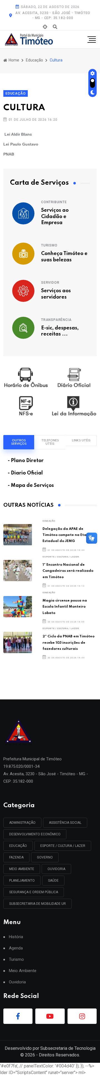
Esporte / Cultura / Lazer (60, 557)
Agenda (16, 948)
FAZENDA (16, 857)
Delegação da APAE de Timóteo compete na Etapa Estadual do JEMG (66, 535)
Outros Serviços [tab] (19, 442)
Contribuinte (54, 202)
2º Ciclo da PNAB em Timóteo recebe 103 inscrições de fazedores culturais (68, 643)
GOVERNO (45, 857)
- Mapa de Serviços (31, 485)
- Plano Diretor (26, 460)
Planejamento (22, 880)
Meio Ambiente (21, 869)
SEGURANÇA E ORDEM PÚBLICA (33, 892)
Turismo (49, 245)
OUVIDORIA (56, 869)
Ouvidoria (17, 982)
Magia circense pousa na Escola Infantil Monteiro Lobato (64, 607)
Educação (34, 60)
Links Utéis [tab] (81, 440)
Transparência (56, 320)
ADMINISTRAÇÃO (22, 823)
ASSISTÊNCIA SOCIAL (65, 823)
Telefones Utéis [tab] (50, 442)
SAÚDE (53, 880)
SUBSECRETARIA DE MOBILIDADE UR (37, 904)
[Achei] (45, 27)
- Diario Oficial (25, 473)
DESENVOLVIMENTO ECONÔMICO (35, 834)
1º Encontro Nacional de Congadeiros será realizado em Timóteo (67, 571)
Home (13, 60)
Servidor (50, 283)
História (16, 937)
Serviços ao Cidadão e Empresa (55, 216)
